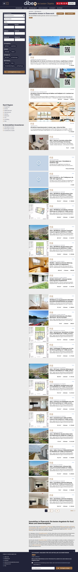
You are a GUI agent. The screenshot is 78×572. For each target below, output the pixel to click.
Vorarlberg (6, 119)
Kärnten (6, 108)
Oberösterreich (7, 112)
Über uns (6, 557)
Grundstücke (42, 527)
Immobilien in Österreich (46, 526)
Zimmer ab (6, 37)
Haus (68, 526)
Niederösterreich (8, 110)
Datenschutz (7, 564)
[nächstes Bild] (47, 142)
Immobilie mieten (43, 540)
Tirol (5, 117)
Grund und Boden (43, 8)
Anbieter (6, 49)
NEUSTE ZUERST (70, 13)
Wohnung (62, 526)
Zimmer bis (17, 37)
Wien (5, 121)
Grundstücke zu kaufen (9, 130)
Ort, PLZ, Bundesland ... (8, 13)
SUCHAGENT (60, 13)
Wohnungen (19, 8)
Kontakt (6, 560)
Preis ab (6, 24)
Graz (69, 529)
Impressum (7, 558)
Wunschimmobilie (37, 545)
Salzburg (6, 114)
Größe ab (6, 31)
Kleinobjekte (52, 8)
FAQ (5, 565)
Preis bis (17, 24)
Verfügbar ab (7, 54)
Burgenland (6, 107)
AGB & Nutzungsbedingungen (11, 562)
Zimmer (73, 526)
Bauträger (59, 8)
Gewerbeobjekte (33, 8)
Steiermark (6, 115)
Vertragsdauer (7, 43)
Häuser (25, 8)
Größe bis (17, 31)
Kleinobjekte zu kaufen (9, 127)
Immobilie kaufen (43, 533)
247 (57, 510)
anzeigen (14, 72)
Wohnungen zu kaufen (9, 128)
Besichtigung (7, 60)
